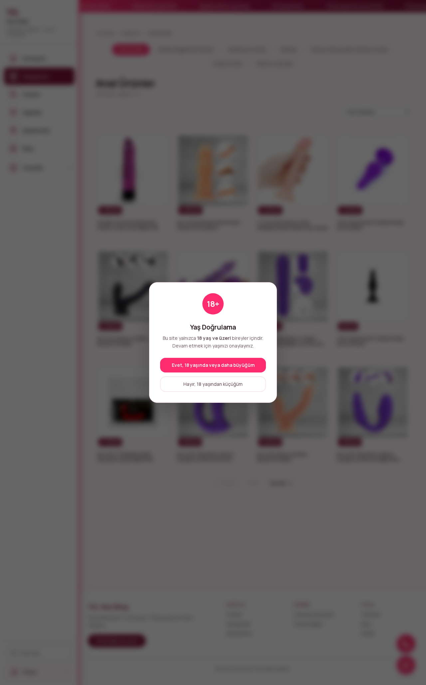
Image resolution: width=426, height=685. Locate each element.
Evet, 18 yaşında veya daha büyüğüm (213, 365)
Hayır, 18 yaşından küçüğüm (213, 384)
